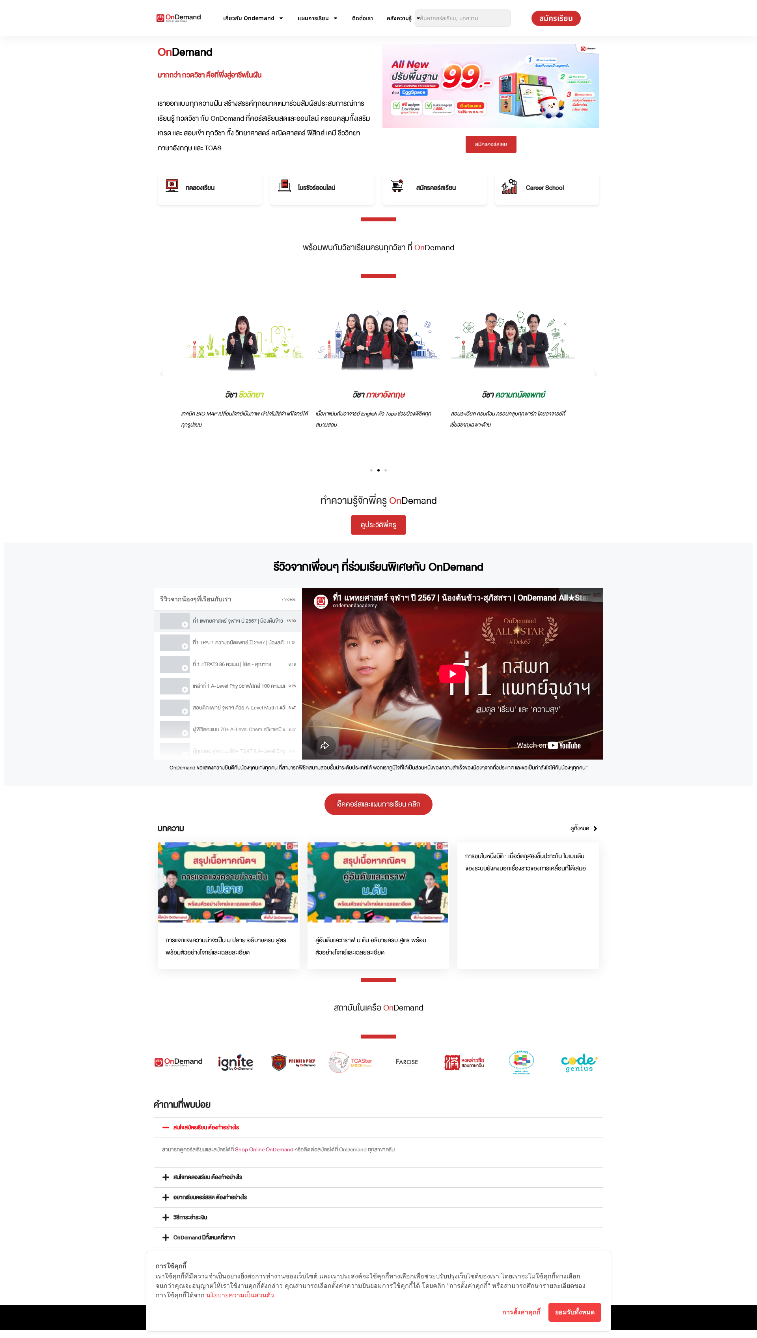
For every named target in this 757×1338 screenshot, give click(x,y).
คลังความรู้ (399, 18)
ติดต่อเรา (362, 18)
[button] (162, 374)
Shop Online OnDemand (264, 1150)
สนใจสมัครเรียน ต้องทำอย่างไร (206, 1127)
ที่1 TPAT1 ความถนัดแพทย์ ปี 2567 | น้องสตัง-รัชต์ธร (238, 642)
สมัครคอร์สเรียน (436, 187)
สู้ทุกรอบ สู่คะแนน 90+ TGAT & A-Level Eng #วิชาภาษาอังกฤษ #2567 (239, 751)
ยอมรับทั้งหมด (575, 1312)
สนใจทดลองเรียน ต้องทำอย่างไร (207, 1177)
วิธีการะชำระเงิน (190, 1217)
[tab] (228, 621)
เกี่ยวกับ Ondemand (248, 18)
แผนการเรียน (313, 18)
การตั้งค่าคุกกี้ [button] (521, 1312)
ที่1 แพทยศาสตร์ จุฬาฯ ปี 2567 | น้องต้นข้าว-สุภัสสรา (238, 620)
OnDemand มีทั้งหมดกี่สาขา (204, 1238)
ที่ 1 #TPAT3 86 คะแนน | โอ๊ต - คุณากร (232, 664)
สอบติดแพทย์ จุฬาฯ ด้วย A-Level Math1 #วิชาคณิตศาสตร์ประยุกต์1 (239, 707)
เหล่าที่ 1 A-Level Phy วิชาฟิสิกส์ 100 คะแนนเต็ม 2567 (239, 686)
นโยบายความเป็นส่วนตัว (240, 1295)
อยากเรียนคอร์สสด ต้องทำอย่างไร (210, 1197)
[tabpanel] (452, 674)
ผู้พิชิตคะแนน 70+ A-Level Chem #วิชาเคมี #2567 (239, 729)
